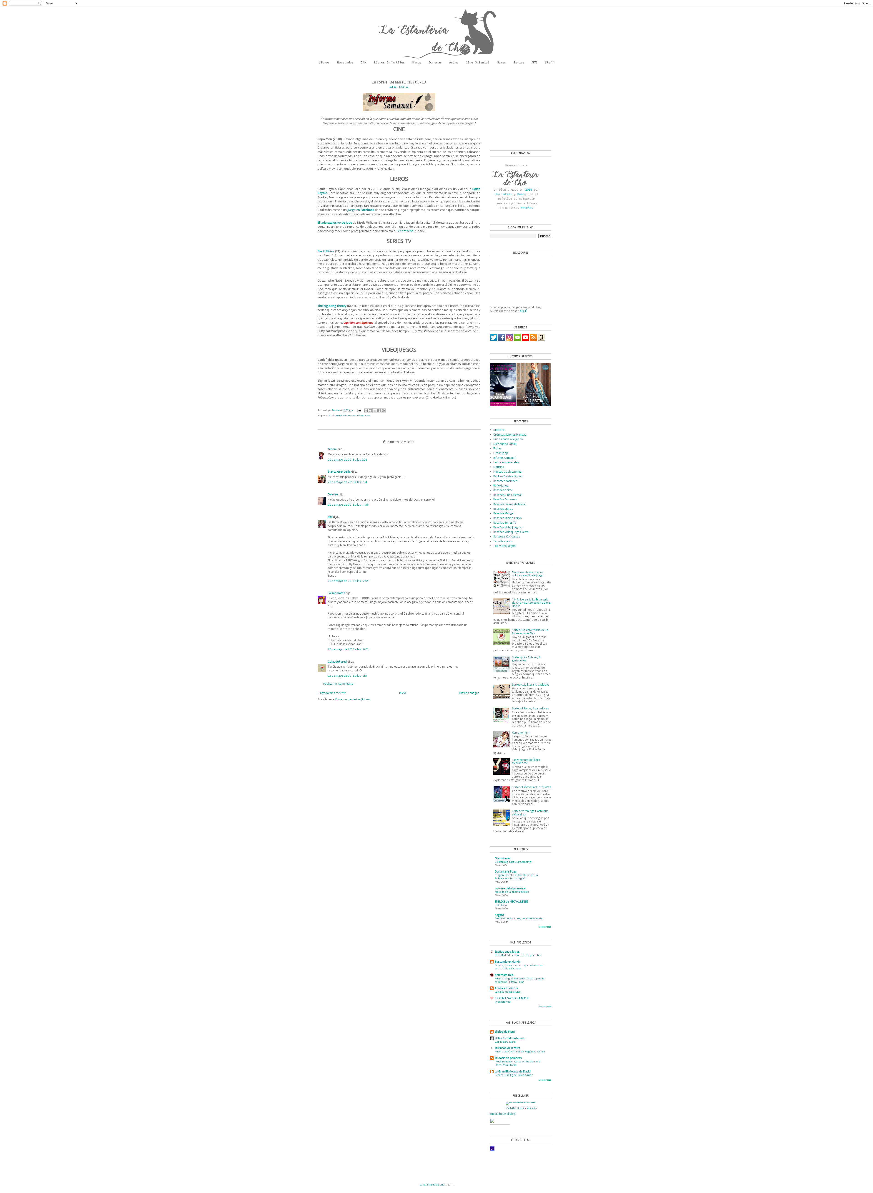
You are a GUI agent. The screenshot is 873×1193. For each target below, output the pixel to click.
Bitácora (498, 430)
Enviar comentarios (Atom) (352, 699)
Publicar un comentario (338, 684)
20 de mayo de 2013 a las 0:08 (347, 460)
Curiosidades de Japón (508, 439)
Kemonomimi (520, 732)
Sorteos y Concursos (506, 536)
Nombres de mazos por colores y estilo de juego (528, 573)
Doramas (435, 62)
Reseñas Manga (503, 513)
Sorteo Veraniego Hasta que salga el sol (530, 812)
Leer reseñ (404, 231)
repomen (365, 415)
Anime (453, 62)
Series (519, 62)
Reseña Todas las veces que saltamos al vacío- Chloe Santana (519, 966)
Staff (549, 62)
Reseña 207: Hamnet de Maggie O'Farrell (520, 1051)
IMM (363, 62)
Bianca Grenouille (339, 472)
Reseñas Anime (503, 490)
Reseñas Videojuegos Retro (511, 532)
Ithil (330, 517)
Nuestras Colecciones (507, 472)
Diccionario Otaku (505, 444)
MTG (534, 62)
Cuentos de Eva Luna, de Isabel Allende (518, 918)
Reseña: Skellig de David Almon (514, 1075)
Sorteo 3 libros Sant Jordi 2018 (531, 787)
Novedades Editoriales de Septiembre (518, 955)
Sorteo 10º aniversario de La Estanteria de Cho (530, 631)
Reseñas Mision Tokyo (507, 518)
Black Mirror (326, 251)
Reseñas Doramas (505, 499)
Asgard (499, 915)
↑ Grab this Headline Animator (520, 1108)
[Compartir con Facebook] (379, 410)
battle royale (335, 415)
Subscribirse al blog (502, 1114)
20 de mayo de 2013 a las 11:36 (348, 505)
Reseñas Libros (503, 509)
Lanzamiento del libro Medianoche (526, 761)
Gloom (332, 449)
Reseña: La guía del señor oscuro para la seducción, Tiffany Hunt (519, 980)
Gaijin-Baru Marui (505, 1041)
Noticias (498, 467)
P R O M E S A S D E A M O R (512, 998)
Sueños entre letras (507, 951)
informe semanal (351, 415)
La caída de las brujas (507, 991)
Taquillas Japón (503, 541)
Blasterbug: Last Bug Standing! (513, 861)
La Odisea (501, 905)
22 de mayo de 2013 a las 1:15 (347, 676)
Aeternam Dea (504, 975)
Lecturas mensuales (506, 462)
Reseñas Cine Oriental (507, 495)
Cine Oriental (477, 62)
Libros (324, 62)
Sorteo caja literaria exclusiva (530, 684)
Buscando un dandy (507, 961)
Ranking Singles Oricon (507, 476)
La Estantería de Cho (432, 1184)
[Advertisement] (518, 109)
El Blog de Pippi (505, 1032)
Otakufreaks (502, 858)
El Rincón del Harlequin (509, 1038)
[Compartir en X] (374, 410)
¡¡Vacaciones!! (503, 1001)
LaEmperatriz (336, 593)
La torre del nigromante (510, 888)
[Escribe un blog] (370, 410)
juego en (361, 210)
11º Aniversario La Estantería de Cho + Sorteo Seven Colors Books (531, 603)
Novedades (345, 62)
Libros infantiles (389, 62)
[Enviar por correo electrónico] (366, 410)
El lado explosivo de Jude (335, 222)
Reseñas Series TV (504, 523)
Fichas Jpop (500, 453)
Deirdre (333, 494)
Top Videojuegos (504, 546)
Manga (416, 62)
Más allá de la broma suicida (512, 891)
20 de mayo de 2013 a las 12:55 (348, 581)
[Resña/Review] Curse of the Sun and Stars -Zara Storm (517, 1063)
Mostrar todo (544, 926)
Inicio (402, 693)
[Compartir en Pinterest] (383, 410)
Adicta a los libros (506, 988)
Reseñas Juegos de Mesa (509, 504)
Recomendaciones (505, 481)
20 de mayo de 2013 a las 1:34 (347, 482)
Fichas (497, 448)
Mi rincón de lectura (507, 1048)
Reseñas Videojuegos (507, 527)
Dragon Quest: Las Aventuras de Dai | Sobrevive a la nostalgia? (518, 876)
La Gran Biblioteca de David (513, 1071)
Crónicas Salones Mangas (509, 434)
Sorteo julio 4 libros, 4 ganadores (526, 658)
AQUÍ (523, 311)
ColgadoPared (337, 661)
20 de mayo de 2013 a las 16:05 (348, 649)
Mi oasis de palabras (508, 1058)
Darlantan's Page (506, 871)
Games (501, 62)
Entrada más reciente (332, 693)
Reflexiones (500, 485)
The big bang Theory (332, 306)
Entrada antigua (469, 693)
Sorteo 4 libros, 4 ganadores (530, 708)
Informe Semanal (504, 458)
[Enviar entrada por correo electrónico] (359, 410)
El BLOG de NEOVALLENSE (511, 901)
